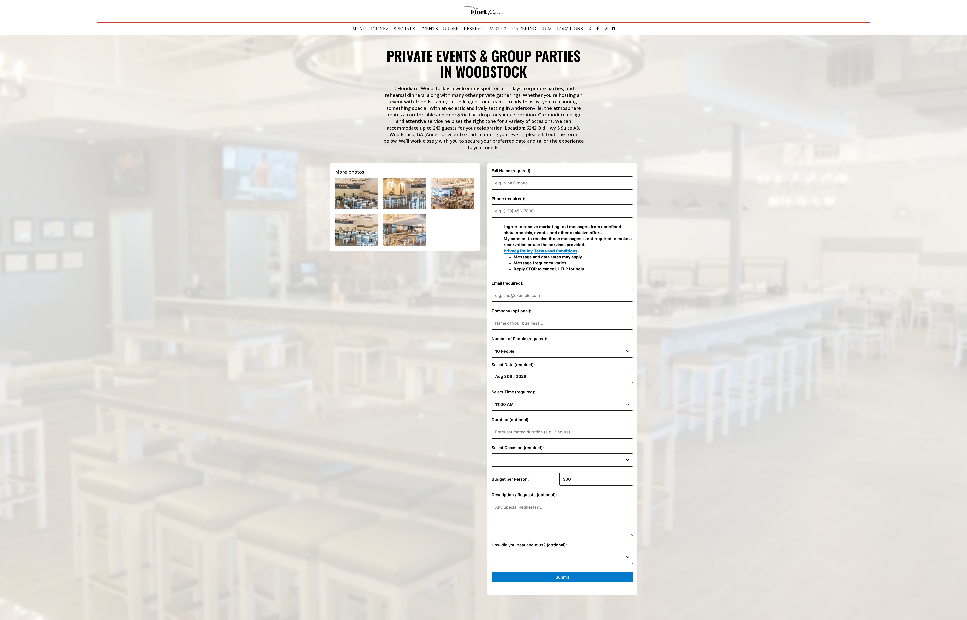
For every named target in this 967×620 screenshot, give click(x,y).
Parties (497, 29)
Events (429, 29)
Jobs (546, 29)
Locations (570, 29)
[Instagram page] (606, 29)
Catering (524, 29)
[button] (356, 193)
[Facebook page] (598, 29)
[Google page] (614, 29)
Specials (404, 29)
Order (451, 29)
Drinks (380, 29)
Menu (359, 29)
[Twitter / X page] (589, 29)
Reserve (473, 29)
